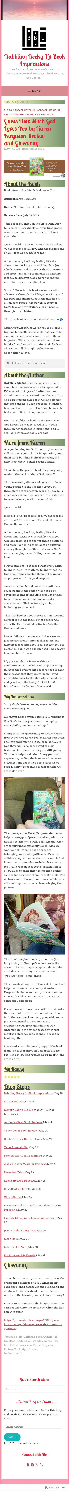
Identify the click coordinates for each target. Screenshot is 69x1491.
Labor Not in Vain (15, 1247)
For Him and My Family (19, 1255)
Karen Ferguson (43, 1345)
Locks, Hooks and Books (19, 1180)
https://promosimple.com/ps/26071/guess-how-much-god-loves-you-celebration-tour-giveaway (33, 1324)
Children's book (33, 1336)
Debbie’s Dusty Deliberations (23, 1139)
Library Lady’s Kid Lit (18, 1109)
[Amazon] (28, 1465)
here (18, 363)
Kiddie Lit (54, 110)
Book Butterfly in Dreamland (23, 1155)
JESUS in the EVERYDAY (20, 1230)
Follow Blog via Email (34, 1402)
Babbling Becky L (33, 148)
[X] (37, 1465)
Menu (36, 91)
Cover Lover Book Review (21, 1130)
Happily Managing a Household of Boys (30, 1218)
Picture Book (45, 114)
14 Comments (13, 1353)
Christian (51, 1336)
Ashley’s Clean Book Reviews (23, 1122)
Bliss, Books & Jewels (17, 1188)
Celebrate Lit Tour (23, 110)
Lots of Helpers (14, 1101)
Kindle (8, 114)
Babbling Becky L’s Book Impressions (34, 59)
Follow (12, 1437)
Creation (10, 1340)
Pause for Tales (14, 1172)
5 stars (18, 1336)
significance (30, 1349)
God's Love (24, 1340)
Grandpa (37, 1340)
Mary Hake (11, 1238)
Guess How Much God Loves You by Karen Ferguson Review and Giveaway (30, 132)
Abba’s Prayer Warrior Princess (25, 1163)
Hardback (42, 110)
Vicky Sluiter (12, 1197)
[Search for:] (34, 1389)
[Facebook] (32, 1465)
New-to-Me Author (24, 114)
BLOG (7, 110)
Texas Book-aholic (16, 1147)
